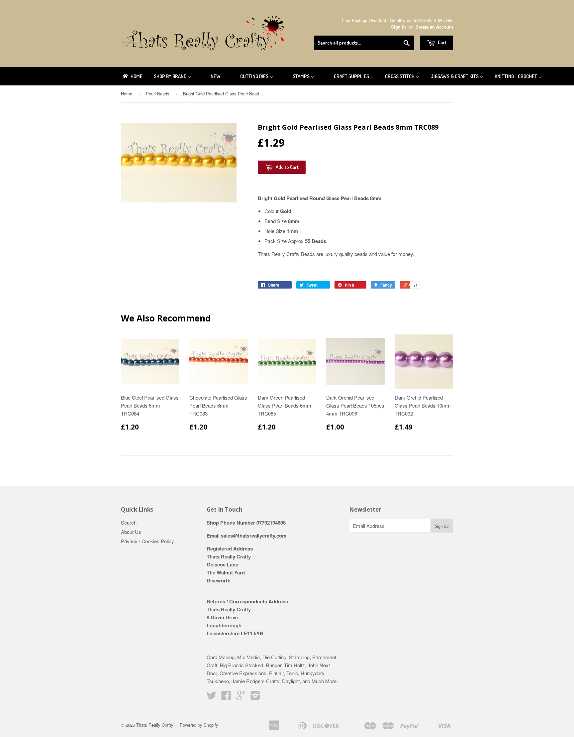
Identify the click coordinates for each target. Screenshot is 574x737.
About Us (131, 531)
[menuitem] (132, 76)
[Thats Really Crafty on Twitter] (212, 697)
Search (129, 522)
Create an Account (434, 27)
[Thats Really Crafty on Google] (241, 697)
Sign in (398, 27)
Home (126, 93)
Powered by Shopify (199, 725)
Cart (441, 42)
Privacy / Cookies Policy (147, 541)
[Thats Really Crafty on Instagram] (255, 697)
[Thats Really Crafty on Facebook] (226, 697)
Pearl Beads (157, 93)
